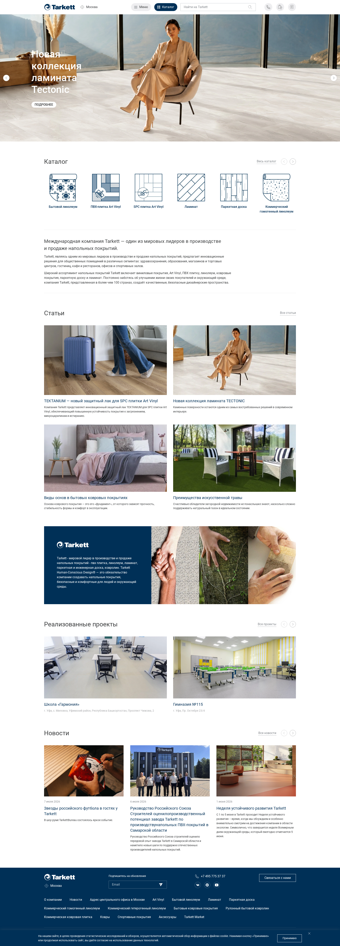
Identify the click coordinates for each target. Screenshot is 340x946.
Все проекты (267, 624)
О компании (53, 900)
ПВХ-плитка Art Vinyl (106, 207)
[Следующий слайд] (334, 78)
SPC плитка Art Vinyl (149, 207)
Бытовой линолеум (63, 207)
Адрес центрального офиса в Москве (117, 900)
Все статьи (288, 313)
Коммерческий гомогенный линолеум (276, 209)
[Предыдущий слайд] (6, 78)
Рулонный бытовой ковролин (247, 908)
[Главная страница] (59, 7)
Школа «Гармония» (61, 704)
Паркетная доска (234, 207)
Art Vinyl (158, 900)
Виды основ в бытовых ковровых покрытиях (86, 497)
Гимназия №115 (188, 704)
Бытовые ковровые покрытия (196, 908)
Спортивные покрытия (134, 917)
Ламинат (191, 207)
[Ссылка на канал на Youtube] (216, 885)
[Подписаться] (160, 884)
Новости (76, 900)
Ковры (105, 917)
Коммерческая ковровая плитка (68, 917)
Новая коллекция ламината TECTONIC (209, 401)
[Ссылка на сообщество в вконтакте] (198, 885)
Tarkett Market (194, 917)
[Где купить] (280, 7)
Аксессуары (167, 917)
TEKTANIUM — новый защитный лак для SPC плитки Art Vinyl (101, 401)
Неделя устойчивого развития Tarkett (251, 808)
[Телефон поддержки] (268, 7)
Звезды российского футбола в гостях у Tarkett (80, 811)
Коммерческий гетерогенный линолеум (137, 908)
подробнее (44, 104)
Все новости (267, 733)
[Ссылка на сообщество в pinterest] (207, 885)
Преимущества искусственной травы (207, 497)
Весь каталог (266, 161)
